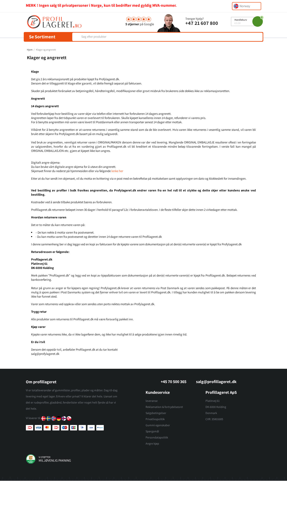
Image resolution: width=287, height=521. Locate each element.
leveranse (152, 401)
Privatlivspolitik (155, 419)
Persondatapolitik (157, 437)
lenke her (117, 171)
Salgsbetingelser (156, 413)
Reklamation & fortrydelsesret (164, 407)
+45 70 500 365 (173, 381)
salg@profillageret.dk (216, 381)
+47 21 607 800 (201, 23)
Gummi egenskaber (158, 425)
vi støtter (44, 457)
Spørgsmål (152, 431)
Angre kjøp (152, 443)
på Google (139, 24)
